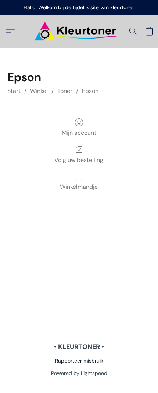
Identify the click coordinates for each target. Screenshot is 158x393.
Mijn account (79, 133)
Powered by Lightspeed (79, 373)
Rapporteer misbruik (79, 360)
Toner (64, 91)
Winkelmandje (79, 187)
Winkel (39, 91)
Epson (90, 91)
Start (14, 91)
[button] (79, 31)
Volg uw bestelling (78, 160)
